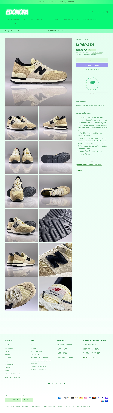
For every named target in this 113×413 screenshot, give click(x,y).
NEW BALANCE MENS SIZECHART (89, 165)
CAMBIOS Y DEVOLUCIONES (40, 358)
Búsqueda (34, 345)
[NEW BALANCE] (92, 90)
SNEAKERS (8, 358)
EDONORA (11, 406)
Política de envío (77, 406)
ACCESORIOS (9, 364)
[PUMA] (92, 93)
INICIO (7, 345)
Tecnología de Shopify (21, 406)
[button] (56, 20)
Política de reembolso (38, 370)
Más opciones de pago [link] (92, 69)
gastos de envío (97, 52)
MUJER (7, 351)
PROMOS (8, 367)
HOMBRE (7, 355)
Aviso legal (86, 406)
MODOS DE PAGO (36, 351)
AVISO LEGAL (35, 355)
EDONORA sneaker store (13, 377)
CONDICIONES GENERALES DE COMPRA (41, 362)
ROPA (6, 361)
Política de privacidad (50, 406)
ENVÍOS (33, 348)
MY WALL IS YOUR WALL (13, 374)
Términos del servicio (38, 366)
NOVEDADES (9, 348)
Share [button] (80, 170)
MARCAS (8, 371)
